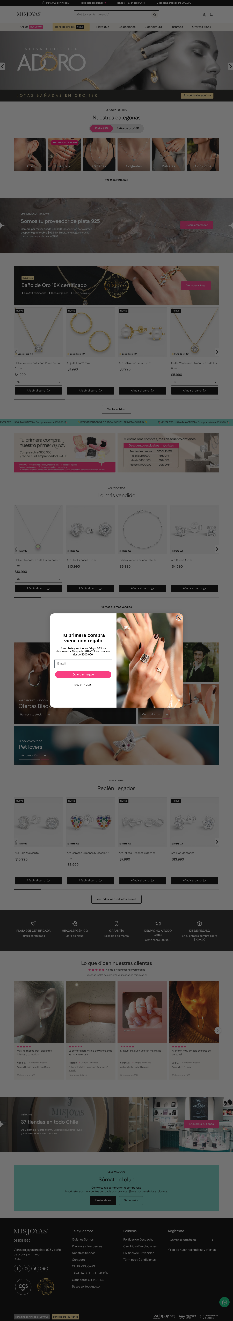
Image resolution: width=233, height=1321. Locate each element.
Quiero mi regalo (83, 674)
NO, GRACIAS (83, 685)
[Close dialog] (178, 617)
